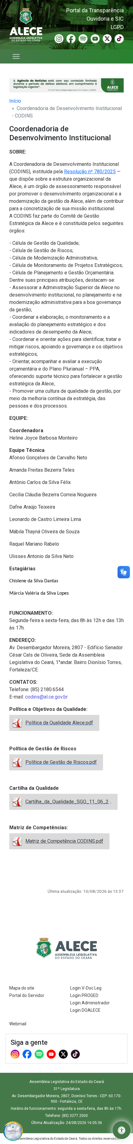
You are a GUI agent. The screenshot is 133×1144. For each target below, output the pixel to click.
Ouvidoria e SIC (105, 18)
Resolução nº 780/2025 (90, 171)
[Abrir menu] (16, 56)
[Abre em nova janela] (13, 1131)
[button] (122, 1130)
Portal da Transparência (95, 10)
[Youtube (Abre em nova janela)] (95, 38)
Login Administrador (90, 1002)
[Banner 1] (66, 85)
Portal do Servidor (26, 995)
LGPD (117, 27)
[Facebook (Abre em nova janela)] (70, 38)
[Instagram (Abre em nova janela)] (58, 38)
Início (15, 101)
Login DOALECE (85, 1010)
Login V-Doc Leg (85, 988)
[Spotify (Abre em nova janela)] (83, 38)
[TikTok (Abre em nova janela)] (119, 38)
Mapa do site (21, 988)
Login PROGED (84, 995)
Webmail (17, 1023)
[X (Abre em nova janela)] (107, 38)
